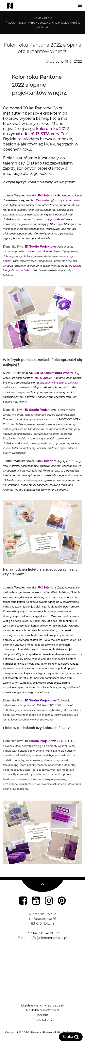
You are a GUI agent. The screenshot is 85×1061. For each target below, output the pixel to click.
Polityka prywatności (42, 1010)
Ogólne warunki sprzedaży (42, 1005)
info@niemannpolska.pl (48, 938)
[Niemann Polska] (8, 5)
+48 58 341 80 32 (46, 933)
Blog (48, 18)
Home (37, 18)
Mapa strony (42, 1020)
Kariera (42, 1015)
